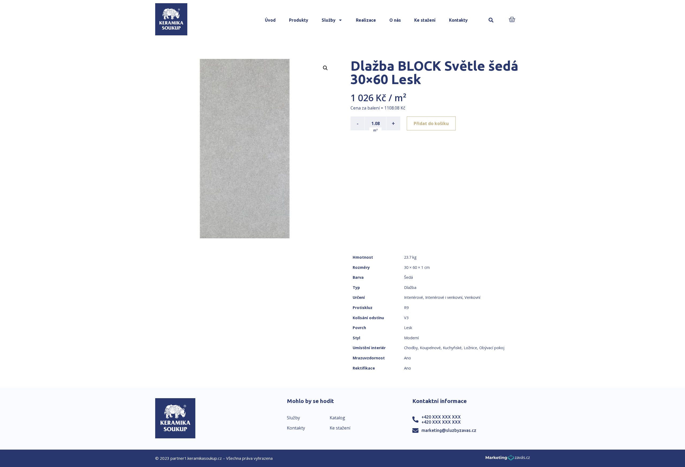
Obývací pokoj (491, 347)
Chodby (411, 347)
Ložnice (470, 347)
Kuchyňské (452, 347)
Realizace (366, 20)
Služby (329, 20)
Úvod (270, 20)
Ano (407, 357)
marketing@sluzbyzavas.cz (448, 430)
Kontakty (458, 20)
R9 (406, 307)
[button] (490, 20)
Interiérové (413, 297)
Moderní (411, 337)
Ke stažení (425, 20)
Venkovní (472, 297)
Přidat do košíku (431, 123)
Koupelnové (430, 347)
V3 (406, 317)
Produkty (298, 20)
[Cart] (512, 20)
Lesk (408, 327)
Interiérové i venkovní (443, 297)
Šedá (408, 277)
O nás (395, 20)
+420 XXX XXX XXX (441, 417)
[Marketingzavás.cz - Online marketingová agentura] (508, 459)
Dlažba (410, 287)
